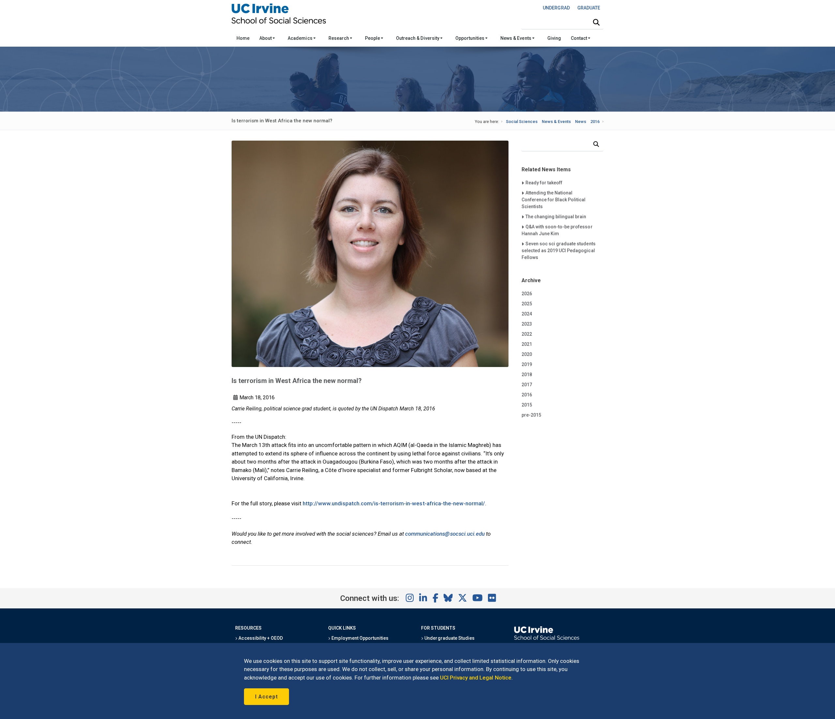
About (266, 38)
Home (243, 38)
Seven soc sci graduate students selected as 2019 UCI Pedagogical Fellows (559, 250)
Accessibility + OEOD (260, 638)
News (580, 121)
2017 (527, 384)
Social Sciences (522, 121)
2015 (527, 404)
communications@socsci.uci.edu (445, 533)
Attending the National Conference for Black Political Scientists (554, 199)
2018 (527, 374)
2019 (527, 364)
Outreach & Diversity (418, 38)
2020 (527, 354)
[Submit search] (596, 22)
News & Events (516, 38)
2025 (527, 303)
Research (339, 38)
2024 (527, 313)
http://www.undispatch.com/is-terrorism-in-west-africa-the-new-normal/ (394, 503)
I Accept (266, 697)
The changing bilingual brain (555, 216)
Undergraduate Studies (449, 638)
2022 (527, 334)
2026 (527, 293)
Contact (579, 38)
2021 (527, 344)
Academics (300, 38)
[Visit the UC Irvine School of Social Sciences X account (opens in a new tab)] (462, 598)
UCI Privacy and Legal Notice (475, 677)
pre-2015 (531, 415)
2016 (595, 121)
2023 (527, 324)
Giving (554, 38)
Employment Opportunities (359, 638)
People (373, 38)
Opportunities (470, 38)
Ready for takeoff (543, 182)
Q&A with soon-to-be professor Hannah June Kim (557, 230)
